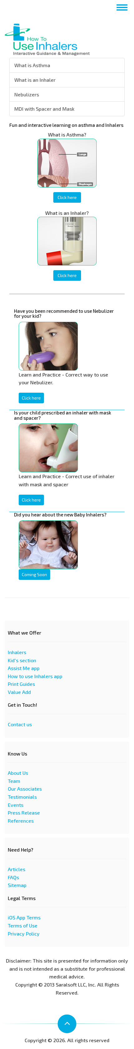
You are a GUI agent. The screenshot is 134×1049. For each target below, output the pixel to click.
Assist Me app (24, 668)
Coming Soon (34, 574)
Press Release (24, 813)
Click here (67, 197)
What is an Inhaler (34, 80)
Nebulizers (26, 94)
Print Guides (21, 684)
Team (14, 781)
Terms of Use (22, 925)
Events (15, 805)
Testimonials (22, 797)
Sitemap (17, 885)
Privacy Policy (24, 933)
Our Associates (25, 789)
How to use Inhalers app (35, 676)
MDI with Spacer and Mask (44, 109)
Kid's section (22, 660)
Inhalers (17, 652)
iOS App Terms (24, 917)
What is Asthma (32, 65)
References (21, 821)
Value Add (19, 692)
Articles (16, 869)
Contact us (20, 724)
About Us (18, 773)
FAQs (13, 877)
